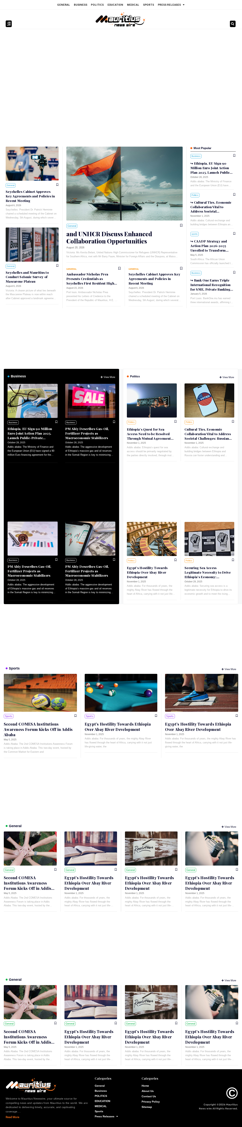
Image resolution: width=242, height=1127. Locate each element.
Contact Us (149, 1096)
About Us (148, 1091)
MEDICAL (133, 4)
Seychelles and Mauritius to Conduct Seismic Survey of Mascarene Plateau (27, 277)
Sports (148, 4)
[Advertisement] (119, 57)
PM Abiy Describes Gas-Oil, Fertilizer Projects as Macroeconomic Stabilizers (87, 433)
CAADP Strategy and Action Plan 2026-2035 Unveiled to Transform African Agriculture (208, 248)
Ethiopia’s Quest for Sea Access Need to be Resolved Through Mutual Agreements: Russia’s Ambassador (150, 436)
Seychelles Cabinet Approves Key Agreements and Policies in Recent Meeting (30, 196)
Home (145, 1085)
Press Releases (169, 4)
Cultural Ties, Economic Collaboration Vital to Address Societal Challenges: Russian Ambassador (211, 211)
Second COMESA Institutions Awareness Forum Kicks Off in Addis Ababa (38, 729)
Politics (135, 376)
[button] (233, 24)
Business (80, 4)
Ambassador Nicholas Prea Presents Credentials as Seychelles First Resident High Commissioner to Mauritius (90, 281)
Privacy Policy (151, 1101)
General (63, 4)
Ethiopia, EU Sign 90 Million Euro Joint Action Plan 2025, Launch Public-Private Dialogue (30, 435)
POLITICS (97, 4)
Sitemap (147, 1106)
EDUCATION (115, 4)
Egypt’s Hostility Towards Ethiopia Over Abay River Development (147, 572)
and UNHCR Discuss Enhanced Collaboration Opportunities (109, 237)
